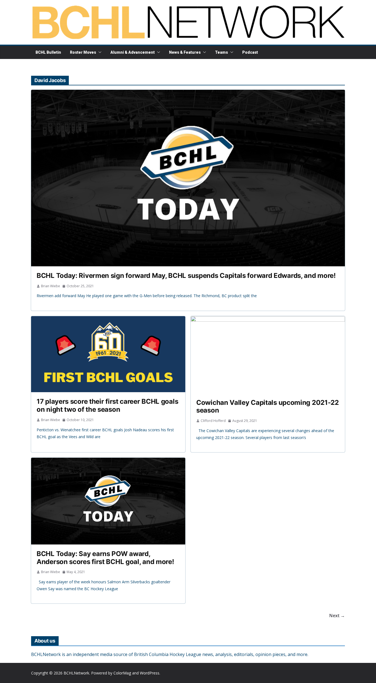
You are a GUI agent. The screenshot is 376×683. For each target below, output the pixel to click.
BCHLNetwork (76, 673)
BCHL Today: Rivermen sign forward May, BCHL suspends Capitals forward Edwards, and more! (186, 276)
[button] (99, 52)
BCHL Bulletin (48, 52)
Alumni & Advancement (132, 52)
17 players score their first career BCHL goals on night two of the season (107, 405)
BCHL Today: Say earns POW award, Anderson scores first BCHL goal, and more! (105, 558)
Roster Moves (83, 52)
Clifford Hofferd (213, 420)
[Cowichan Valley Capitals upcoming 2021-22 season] (268, 354)
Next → (337, 615)
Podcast (250, 52)
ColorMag (122, 673)
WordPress (149, 673)
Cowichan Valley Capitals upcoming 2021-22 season (267, 406)
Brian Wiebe (50, 286)
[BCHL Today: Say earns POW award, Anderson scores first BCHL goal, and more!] (108, 501)
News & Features (185, 52)
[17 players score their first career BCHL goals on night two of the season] (108, 354)
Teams (221, 52)
